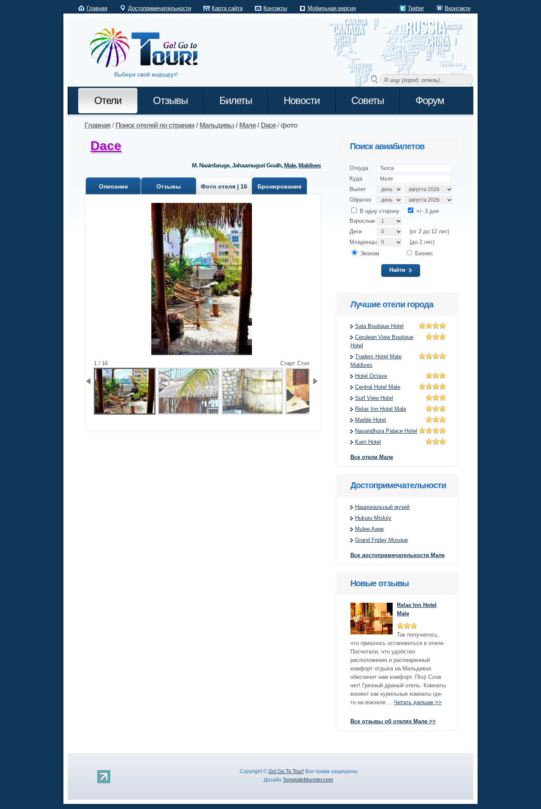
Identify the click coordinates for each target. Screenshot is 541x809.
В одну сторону (378, 211)
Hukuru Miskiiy (373, 518)
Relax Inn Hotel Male (380, 409)
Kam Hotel (368, 442)
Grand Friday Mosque (381, 540)
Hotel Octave (371, 376)
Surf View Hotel (374, 398)
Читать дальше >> (418, 702)
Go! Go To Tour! (286, 771)
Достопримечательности (159, 8)
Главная (97, 8)
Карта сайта (227, 8)
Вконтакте (457, 8)
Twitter (416, 8)
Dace (105, 146)
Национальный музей (382, 507)
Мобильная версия (332, 8)
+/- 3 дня (427, 211)
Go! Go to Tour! (148, 48)
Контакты (275, 8)
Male (290, 165)
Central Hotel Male (377, 387)
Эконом (368, 253)
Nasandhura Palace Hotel (386, 431)
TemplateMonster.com (308, 780)
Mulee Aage (369, 529)
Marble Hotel (370, 420)
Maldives (309, 165)
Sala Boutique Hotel (379, 326)
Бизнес (423, 253)
